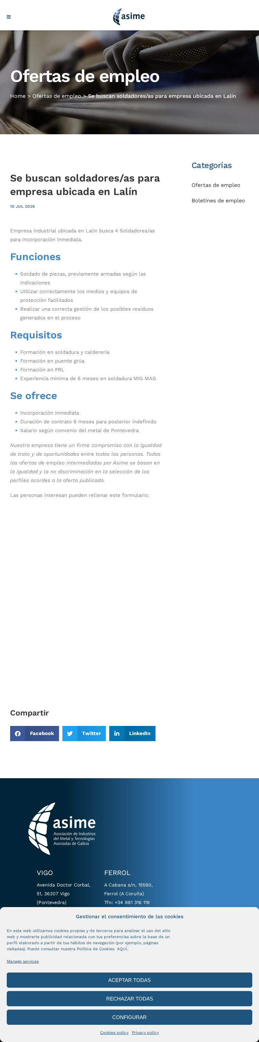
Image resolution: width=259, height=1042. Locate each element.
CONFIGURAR (129, 1017)
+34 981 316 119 (132, 902)
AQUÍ (122, 949)
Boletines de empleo (218, 200)
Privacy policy (145, 1032)
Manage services (23, 961)
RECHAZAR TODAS (129, 999)
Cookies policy (114, 1032)
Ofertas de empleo (56, 96)
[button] (34, 733)
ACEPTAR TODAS (129, 980)
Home (18, 96)
